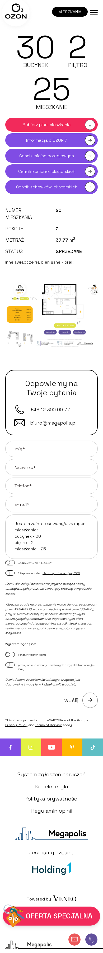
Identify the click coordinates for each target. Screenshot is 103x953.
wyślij (71, 700)
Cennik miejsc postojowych (46, 156)
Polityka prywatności (51, 798)
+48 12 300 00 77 (50, 410)
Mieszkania (69, 12)
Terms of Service (48, 725)
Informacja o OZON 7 (46, 140)
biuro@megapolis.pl (53, 423)
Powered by (39, 899)
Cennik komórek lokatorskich (46, 171)
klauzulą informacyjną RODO (61, 573)
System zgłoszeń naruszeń (51, 774)
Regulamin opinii (51, 810)
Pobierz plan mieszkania (47, 124)
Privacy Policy (16, 725)
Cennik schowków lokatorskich (46, 187)
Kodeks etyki (51, 786)
